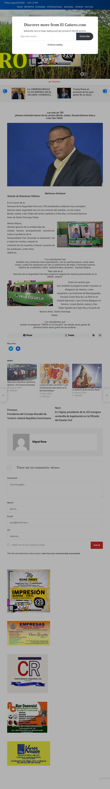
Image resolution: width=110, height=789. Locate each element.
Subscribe (85, 36)
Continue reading (55, 45)
